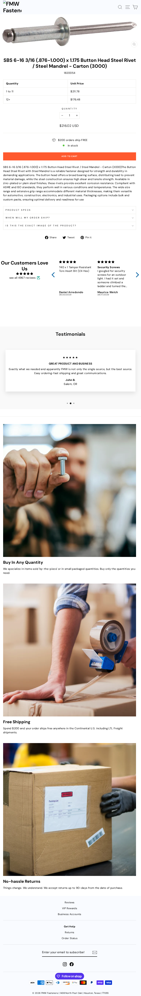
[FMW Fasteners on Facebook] (72, 964)
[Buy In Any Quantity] (69, 490)
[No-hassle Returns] (69, 809)
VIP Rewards (69, 908)
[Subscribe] (94, 952)
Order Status (69, 938)
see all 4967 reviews (22, 278)
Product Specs (18, 210)
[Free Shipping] (69, 650)
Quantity (69, 108)
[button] (54, 274)
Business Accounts (69, 914)
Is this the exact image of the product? (41, 225)
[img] (24, 274)
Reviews (70, 902)
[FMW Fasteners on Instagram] (65, 964)
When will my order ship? (28, 217)
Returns (69, 932)
